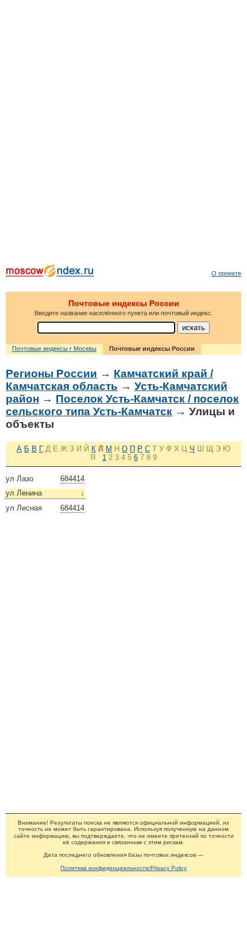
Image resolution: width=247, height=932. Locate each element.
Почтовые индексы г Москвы (54, 348)
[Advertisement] (123, 134)
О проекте (226, 273)
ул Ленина (45, 493)
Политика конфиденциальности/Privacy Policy (123, 868)
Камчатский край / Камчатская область (109, 380)
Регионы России (51, 374)
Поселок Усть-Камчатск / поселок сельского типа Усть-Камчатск (122, 405)
